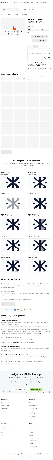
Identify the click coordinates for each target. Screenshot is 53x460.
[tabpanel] (39, 56)
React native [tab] (42, 46)
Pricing (31, 429)
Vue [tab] (49, 46)
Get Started (43, 2)
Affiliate (32, 427)
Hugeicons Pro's (12, 299)
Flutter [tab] (39, 50)
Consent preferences (31, 454)
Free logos (3, 411)
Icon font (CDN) (33, 408)
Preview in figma (5, 405)
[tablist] (39, 48)
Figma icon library (5, 408)
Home (2, 14)
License (31, 432)
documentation (13, 342)
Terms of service (33, 446)
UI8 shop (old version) (6, 427)
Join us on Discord (33, 438)
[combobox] (10, 9)
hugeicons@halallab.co (19, 454)
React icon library (33, 405)
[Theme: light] (50, 2)
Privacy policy (32, 440)
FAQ (2, 435)
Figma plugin (4, 403)
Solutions (26, 2)
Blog (2, 432)
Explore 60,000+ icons (8, 304)
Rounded (38, 284)
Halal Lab (23, 457)
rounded (16, 14)
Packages (31, 411)
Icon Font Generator (34, 414)
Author (31, 435)
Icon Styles (4, 429)
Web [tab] (30, 46)
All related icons (6, 152)
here (39, 333)
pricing (37, 64)
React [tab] (35, 46)
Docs (38, 65)
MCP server (32, 416)
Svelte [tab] (31, 50)
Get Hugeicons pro (36, 389)
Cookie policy (32, 443)
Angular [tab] (48, 50)
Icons (9, 14)
